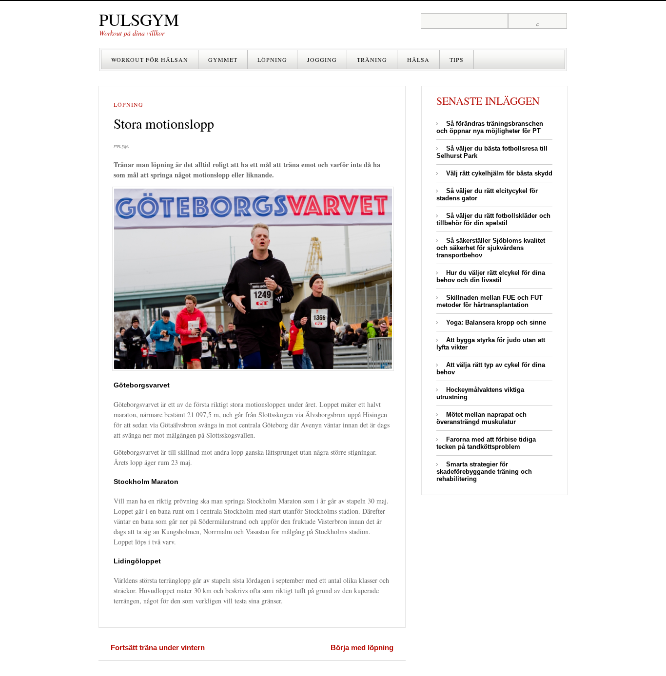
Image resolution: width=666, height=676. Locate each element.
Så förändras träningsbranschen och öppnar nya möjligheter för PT (489, 127)
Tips (457, 59)
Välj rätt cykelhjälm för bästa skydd (499, 173)
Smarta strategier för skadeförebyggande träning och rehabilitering (484, 472)
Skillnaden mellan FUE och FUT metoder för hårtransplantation (489, 301)
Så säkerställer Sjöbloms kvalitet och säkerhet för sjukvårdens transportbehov (490, 248)
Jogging (322, 59)
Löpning (272, 59)
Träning (372, 59)
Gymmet (222, 59)
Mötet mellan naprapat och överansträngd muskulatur (481, 418)
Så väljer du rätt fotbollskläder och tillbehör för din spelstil (493, 219)
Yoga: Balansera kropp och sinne (496, 322)
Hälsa (418, 59)
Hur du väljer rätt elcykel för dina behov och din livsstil (490, 276)
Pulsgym (139, 19)
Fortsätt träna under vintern (158, 647)
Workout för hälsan (149, 59)
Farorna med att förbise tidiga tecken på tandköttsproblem (486, 443)
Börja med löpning (362, 647)
